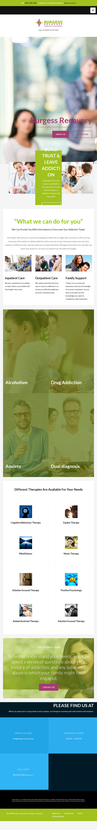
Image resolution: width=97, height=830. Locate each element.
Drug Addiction (66, 382)
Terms (80, 813)
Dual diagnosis (65, 466)
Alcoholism (16, 382)
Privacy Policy (58, 816)
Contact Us (69, 813)
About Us (56, 813)
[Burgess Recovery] (48, 22)
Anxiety (13, 466)
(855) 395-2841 (31, 3)
